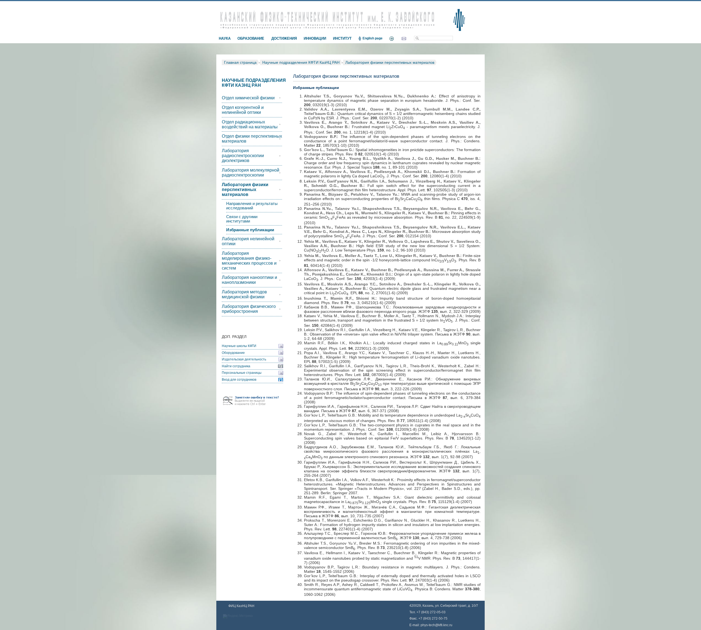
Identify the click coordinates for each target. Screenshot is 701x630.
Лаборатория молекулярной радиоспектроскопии (250, 172)
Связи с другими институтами (241, 219)
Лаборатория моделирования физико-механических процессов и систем (249, 260)
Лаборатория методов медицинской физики (244, 294)
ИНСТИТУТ (342, 38)
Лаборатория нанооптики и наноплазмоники (249, 280)
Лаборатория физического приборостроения (249, 309)
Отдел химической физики (248, 98)
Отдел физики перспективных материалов (252, 138)
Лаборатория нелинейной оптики (248, 241)
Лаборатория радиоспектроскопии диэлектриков (243, 155)
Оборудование (233, 352)
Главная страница (240, 62)
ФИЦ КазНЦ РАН (241, 606)
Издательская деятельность (244, 359)
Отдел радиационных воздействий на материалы (250, 124)
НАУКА (225, 38)
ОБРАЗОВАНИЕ (250, 38)
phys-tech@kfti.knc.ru (436, 625)
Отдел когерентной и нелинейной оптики (243, 110)
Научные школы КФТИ (239, 346)
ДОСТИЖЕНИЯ (284, 38)
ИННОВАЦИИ (315, 38)
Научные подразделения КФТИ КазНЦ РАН (301, 62)
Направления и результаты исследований (252, 205)
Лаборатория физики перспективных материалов (389, 62)
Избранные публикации (250, 230)
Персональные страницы (242, 372)
